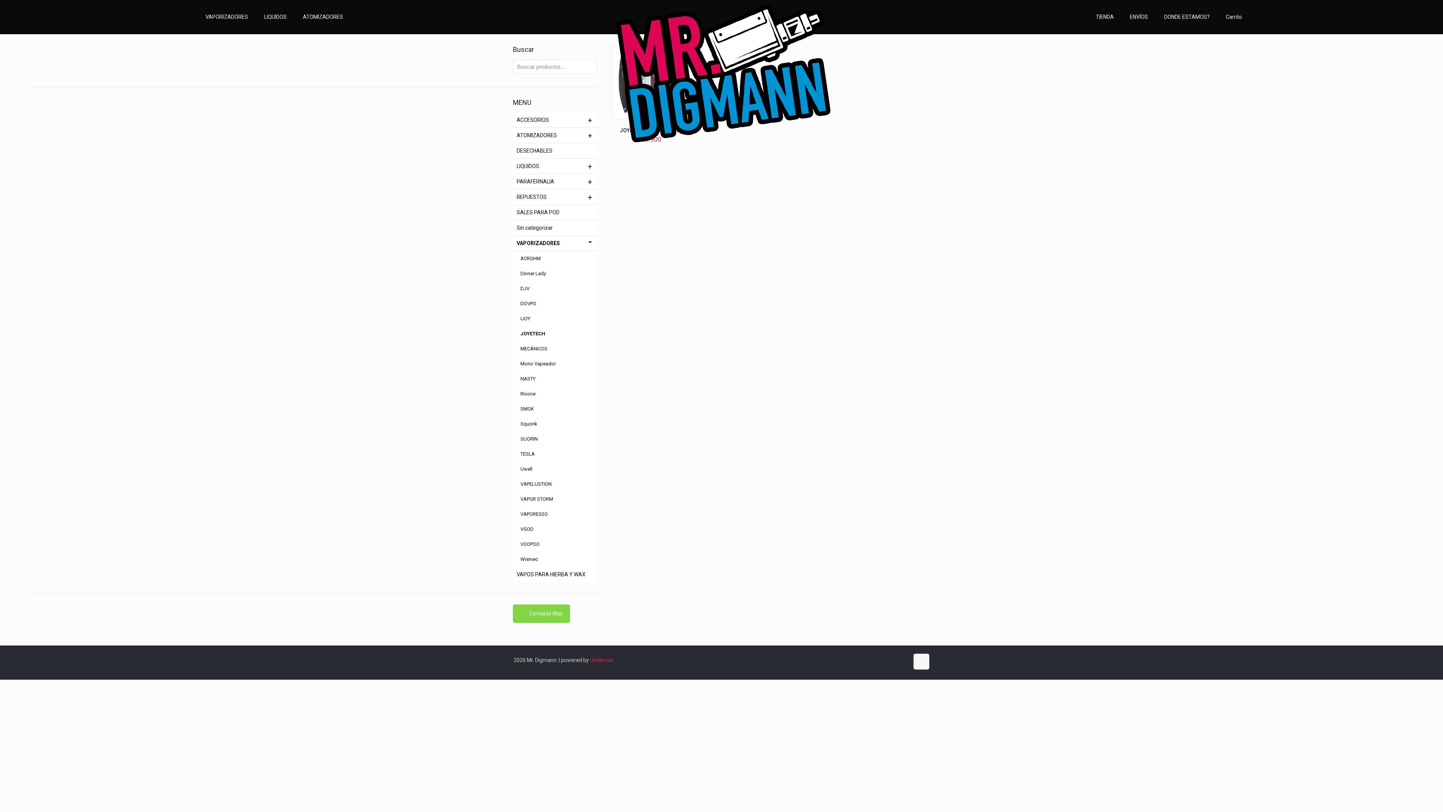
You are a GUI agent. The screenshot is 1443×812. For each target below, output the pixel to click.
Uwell (526, 469)
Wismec (529, 559)
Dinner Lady (533, 273)
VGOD (527, 529)
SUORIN (529, 439)
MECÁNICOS (534, 348)
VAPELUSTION (536, 484)
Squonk (528, 424)
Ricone (527, 394)
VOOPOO (530, 544)
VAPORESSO (534, 514)
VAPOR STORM (536, 499)
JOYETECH (532, 333)
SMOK (527, 409)
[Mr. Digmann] (721, 114)
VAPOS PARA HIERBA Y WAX (551, 574)
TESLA (527, 454)
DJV (524, 288)
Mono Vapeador (538, 364)
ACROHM (530, 258)
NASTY (527, 379)
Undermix (601, 660)
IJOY (525, 318)
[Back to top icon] (921, 662)
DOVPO (528, 303)
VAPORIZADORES (538, 243)
